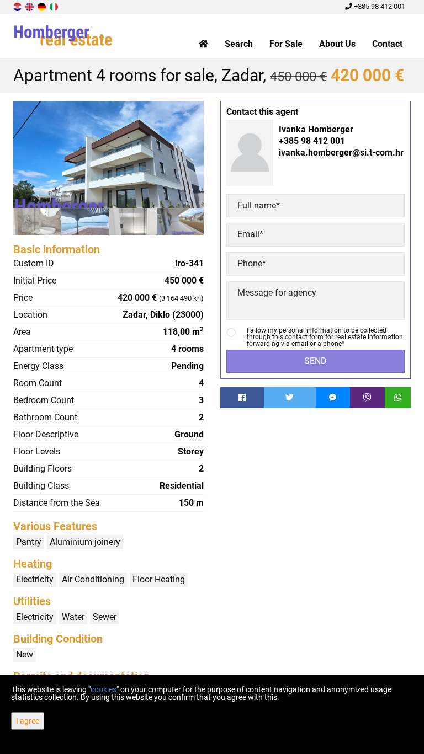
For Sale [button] (286, 44)
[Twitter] (290, 397)
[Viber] (367, 397)
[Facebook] (242, 397)
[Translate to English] (30, 6)
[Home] (203, 44)
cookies (103, 689)
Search (239, 44)
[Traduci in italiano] (55, 6)
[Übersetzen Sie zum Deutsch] (42, 6)
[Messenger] (333, 397)
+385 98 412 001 (378, 6)
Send (315, 361)
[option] (37, 221)
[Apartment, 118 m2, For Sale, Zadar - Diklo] (108, 154)
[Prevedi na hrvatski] (18, 6)
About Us (337, 44)
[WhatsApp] (398, 397)
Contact (387, 44)
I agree (27, 720)
